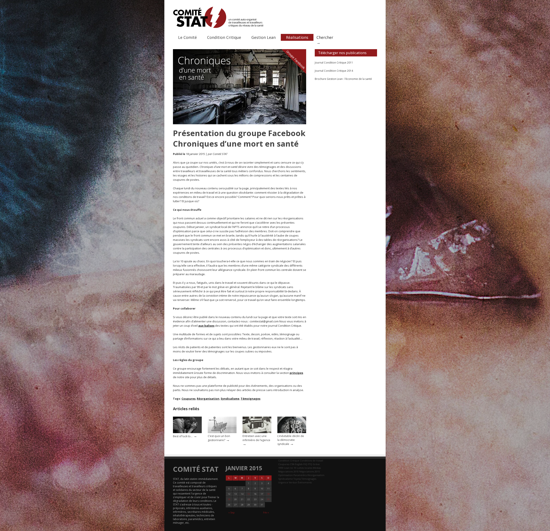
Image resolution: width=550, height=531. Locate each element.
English (299, 464)
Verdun (293, 482)
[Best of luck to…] (187, 432)
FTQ (310, 464)
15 (248, 494)
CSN (292, 464)
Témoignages (250, 399)
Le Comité (187, 37)
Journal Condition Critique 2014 (334, 71)
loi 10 (293, 467)
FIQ (305, 464)
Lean (287, 467)
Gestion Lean (263, 37)
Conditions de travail (311, 460)
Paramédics (300, 475)
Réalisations (297, 37)
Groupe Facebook (296, 59)
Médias (317, 467)
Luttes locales (304, 467)
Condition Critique (224, 37)
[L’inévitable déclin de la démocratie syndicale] (291, 432)
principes (296, 373)
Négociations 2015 (309, 471)
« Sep (231, 512)
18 (268, 494)
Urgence (283, 482)
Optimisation (285, 475)
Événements (305, 482)
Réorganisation (208, 399)
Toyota (297, 478)
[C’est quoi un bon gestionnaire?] (222, 432)
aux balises (206, 326)
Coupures (189, 399)
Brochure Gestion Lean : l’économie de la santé (343, 79)
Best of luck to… (182, 436)
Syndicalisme (230, 399)
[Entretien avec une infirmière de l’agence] (257, 432)
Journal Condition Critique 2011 (334, 62)
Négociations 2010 (288, 471)
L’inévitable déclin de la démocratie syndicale (290, 440)
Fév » (266, 512)
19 (229, 499)
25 (268, 499)
